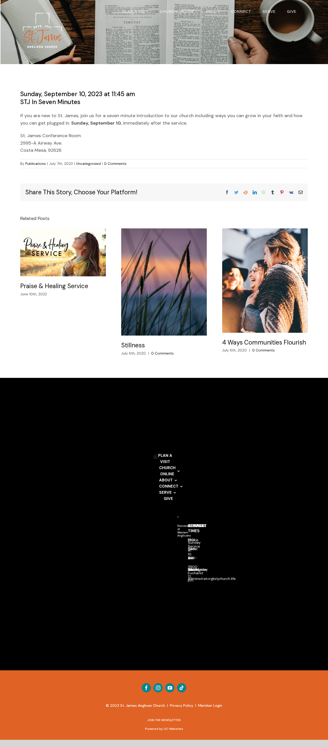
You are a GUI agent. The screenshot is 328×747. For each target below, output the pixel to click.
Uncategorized (88, 163)
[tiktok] (181, 687)
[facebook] (146, 687)
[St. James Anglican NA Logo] (178, 544)
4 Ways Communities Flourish (264, 280)
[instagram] (158, 687)
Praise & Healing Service (62, 252)
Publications (35, 163)
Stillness (163, 282)
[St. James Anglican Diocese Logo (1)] (178, 519)
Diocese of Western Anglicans (184, 530)
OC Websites (173, 729)
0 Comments (115, 163)
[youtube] (170, 687)
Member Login (210, 705)
